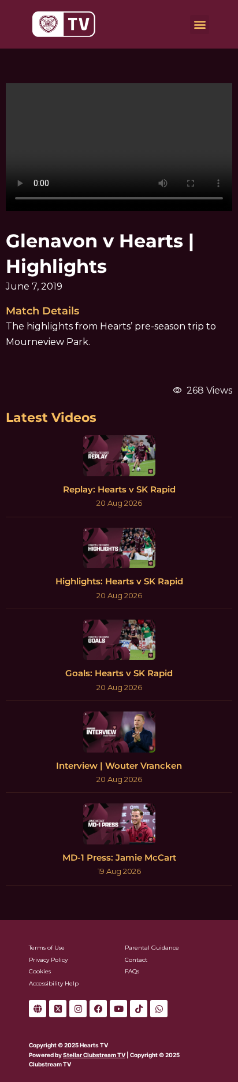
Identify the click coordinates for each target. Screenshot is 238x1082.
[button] (199, 24)
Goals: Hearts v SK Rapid (119, 673)
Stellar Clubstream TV (94, 1054)
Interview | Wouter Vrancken (119, 765)
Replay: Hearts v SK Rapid (119, 489)
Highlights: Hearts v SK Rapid (119, 581)
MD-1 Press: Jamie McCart (119, 857)
